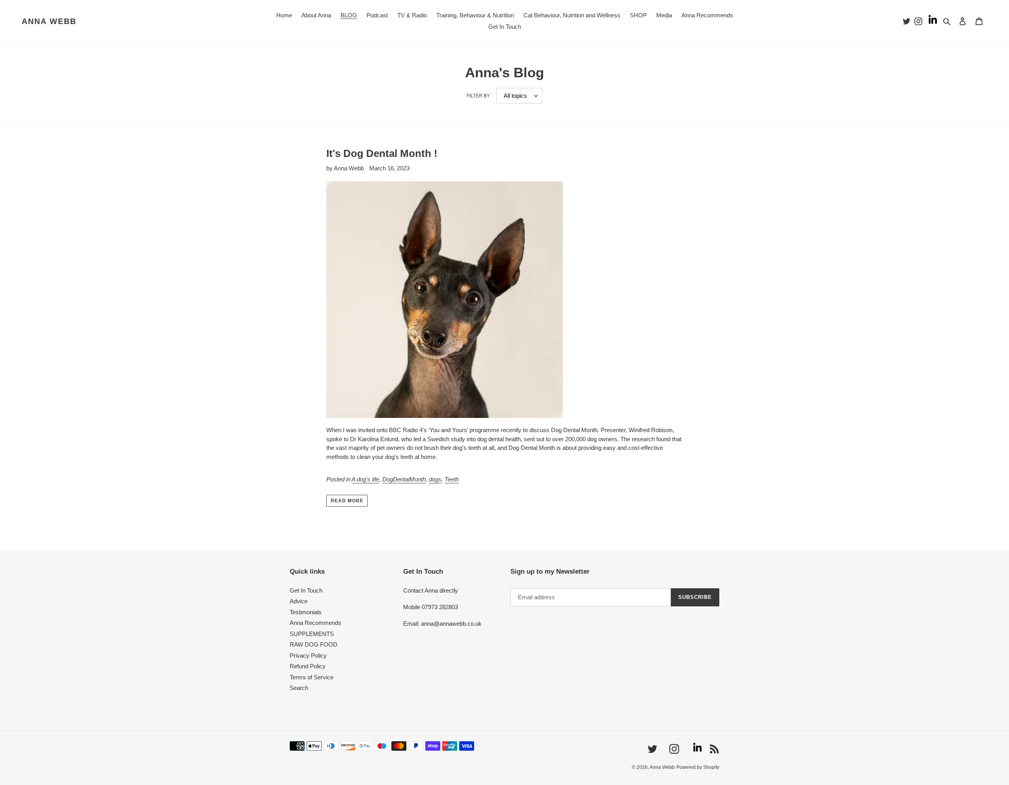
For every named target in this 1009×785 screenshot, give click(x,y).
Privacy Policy (308, 655)
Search (299, 687)
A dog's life (365, 479)
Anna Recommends (315, 622)
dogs (435, 479)
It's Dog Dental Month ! (381, 153)
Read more (347, 500)
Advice (298, 601)
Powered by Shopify (697, 767)
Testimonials (306, 612)
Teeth (452, 479)
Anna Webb (49, 21)
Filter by (478, 96)
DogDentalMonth (404, 479)
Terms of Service (311, 677)
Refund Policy (308, 666)
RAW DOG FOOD (313, 644)
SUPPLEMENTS (312, 633)
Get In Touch (306, 590)
